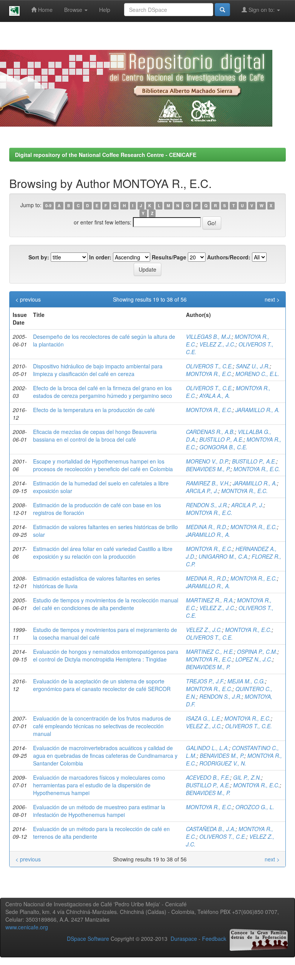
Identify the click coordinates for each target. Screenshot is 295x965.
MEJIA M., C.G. (246, 681)
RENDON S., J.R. (207, 505)
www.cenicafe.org (26, 927)
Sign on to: (261, 9)
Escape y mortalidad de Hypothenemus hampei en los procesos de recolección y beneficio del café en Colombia (103, 465)
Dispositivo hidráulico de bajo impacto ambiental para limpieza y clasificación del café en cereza (97, 370)
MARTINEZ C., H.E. (210, 651)
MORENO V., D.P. (207, 461)
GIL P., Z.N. (247, 777)
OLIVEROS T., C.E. (209, 366)
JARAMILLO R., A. (257, 410)
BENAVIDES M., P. (208, 469)
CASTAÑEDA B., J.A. (210, 829)
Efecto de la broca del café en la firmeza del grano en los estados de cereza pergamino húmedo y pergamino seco (102, 391)
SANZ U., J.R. (253, 366)
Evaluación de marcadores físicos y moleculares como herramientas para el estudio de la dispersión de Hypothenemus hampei (99, 785)
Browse (74, 9)
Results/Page (169, 257)
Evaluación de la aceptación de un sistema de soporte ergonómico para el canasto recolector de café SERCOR (102, 685)
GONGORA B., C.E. (223, 447)
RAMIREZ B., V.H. (208, 483)
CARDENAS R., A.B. (210, 431)
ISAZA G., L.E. (203, 718)
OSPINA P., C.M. (257, 651)
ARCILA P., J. (202, 491)
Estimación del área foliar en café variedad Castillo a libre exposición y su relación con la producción (102, 552)
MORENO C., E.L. (257, 374)
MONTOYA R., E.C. (209, 374)
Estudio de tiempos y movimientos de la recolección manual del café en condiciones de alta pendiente (105, 604)
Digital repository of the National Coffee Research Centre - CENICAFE (105, 154)
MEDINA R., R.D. (206, 527)
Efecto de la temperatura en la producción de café (94, 410)
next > (272, 299)
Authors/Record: (228, 257)
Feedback (214, 938)
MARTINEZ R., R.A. (210, 600)
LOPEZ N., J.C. (253, 659)
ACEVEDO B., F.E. (208, 777)
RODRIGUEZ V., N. (222, 763)
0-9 (48, 205)
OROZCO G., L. (254, 807)
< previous (28, 299)
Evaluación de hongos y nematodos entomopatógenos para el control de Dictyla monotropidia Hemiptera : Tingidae (105, 655)
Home (44, 9)
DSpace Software (88, 938)
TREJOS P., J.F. (205, 681)
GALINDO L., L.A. (207, 748)
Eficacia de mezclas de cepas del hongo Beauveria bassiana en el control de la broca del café (95, 435)
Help (104, 9)
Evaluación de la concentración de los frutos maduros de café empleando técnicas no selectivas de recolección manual (102, 725)
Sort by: (38, 257)
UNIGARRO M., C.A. (224, 556)
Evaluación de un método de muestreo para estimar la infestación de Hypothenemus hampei (99, 810)
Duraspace (184, 938)
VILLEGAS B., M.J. (209, 336)
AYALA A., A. (214, 395)
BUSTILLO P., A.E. (221, 439)
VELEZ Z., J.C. (217, 344)
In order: (100, 257)
